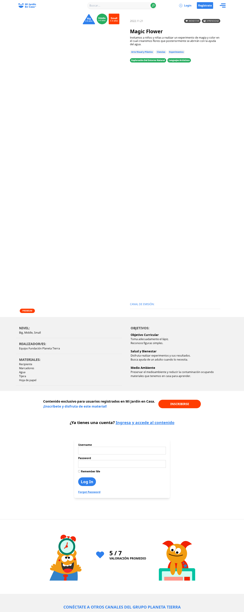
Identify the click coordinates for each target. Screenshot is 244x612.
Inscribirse (179, 404)
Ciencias (161, 52)
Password (84, 458)
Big (21, 332)
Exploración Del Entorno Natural (148, 60)
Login (188, 5)
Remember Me (90, 471)
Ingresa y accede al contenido (145, 422)
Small (37, 332)
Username (85, 445)
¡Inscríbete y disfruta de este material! (75, 406)
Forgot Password (89, 492)
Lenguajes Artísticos (179, 60)
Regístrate (205, 5)
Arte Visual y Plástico (142, 52)
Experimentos (176, 52)
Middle (28, 332)
